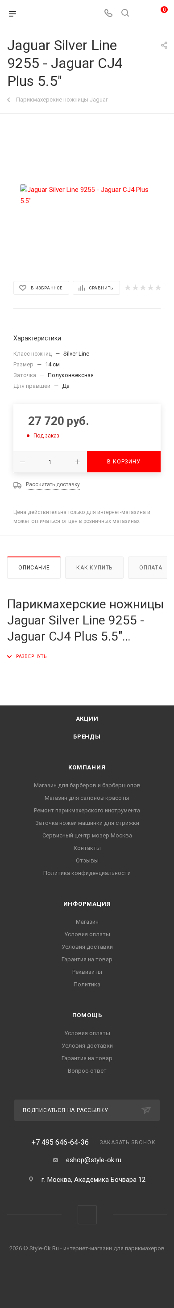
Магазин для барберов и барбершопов (87, 785)
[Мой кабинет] (142, 14)
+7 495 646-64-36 (60, 1142)
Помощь (87, 1015)
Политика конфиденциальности (87, 873)
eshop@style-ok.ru (93, 1160)
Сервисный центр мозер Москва (87, 835)
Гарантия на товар (87, 959)
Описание (34, 568)
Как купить (94, 568)
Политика (87, 984)
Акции (87, 718)
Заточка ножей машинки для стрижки (87, 823)
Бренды (87, 736)
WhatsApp (87, 1214)
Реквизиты (87, 971)
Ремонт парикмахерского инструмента (87, 810)
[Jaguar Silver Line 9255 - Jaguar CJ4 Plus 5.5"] (87, 195)
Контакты (87, 848)
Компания (86, 767)
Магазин (87, 921)
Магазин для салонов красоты (87, 797)
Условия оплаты (87, 934)
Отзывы (87, 860)
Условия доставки (87, 946)
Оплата (150, 568)
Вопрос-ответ (87, 1070)
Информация (87, 903)
